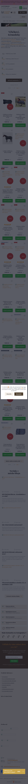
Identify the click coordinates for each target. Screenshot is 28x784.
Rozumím (18, 394)
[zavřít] (25, 387)
